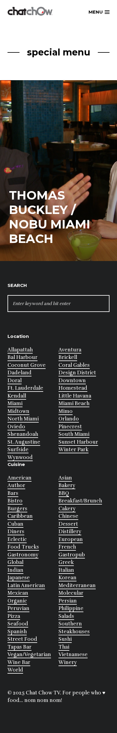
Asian (65, 478)
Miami (15, 403)
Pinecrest (70, 426)
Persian (67, 601)
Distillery (69, 531)
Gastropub (71, 555)
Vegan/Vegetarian (29, 654)
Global (15, 562)
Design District (77, 373)
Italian (66, 570)
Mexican (18, 593)
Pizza (14, 616)
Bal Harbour (23, 357)
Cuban (15, 524)
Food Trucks (23, 547)
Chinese (68, 516)
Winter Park (73, 449)
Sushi (65, 639)
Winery (67, 662)
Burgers (17, 508)
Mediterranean (77, 585)
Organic (17, 601)
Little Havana (74, 396)
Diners (16, 531)
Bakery (66, 485)
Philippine (70, 608)
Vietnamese (73, 654)
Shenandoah (23, 434)
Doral (15, 380)
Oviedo (16, 426)
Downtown (72, 380)
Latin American (26, 585)
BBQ (63, 493)
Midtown (18, 411)
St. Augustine (24, 442)
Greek (66, 562)
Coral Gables (74, 365)
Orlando (68, 419)
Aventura (69, 350)
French (67, 547)
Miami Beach (73, 403)
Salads (66, 616)
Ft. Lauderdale (25, 388)
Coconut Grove (27, 365)
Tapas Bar (20, 647)
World (15, 670)
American (20, 478)
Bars (13, 493)
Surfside (18, 449)
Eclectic (17, 539)
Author (16, 485)
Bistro (15, 501)
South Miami (73, 434)
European (70, 539)
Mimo (65, 411)
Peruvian (18, 608)
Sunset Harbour (78, 442)
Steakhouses (74, 631)
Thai (63, 647)
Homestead (72, 388)
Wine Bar (19, 662)
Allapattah (20, 350)
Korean (67, 577)
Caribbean (20, 516)
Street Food (22, 639)
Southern (70, 624)
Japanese (19, 577)
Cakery (67, 508)
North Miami (23, 419)
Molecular (70, 593)
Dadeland (20, 373)
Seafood (18, 624)
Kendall (17, 396)
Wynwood (20, 457)
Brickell (67, 357)
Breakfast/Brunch (80, 501)
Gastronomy (23, 555)
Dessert (68, 524)
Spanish (17, 631)
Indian (15, 570)
